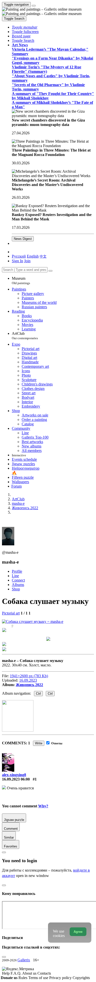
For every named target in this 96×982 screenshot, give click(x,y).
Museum (21, 280)
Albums (18, 585)
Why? (43, 806)
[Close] (50, 271)
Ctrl (38, 693)
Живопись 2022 (29, 685)
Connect (18, 580)
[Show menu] (34, 5)
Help (6, 973)
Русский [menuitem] (19, 256)
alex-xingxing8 (14, 775)
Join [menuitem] (27, 261)
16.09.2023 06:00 (16, 779)
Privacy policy (61, 978)
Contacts (44, 973)
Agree (78, 932)
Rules (23, 978)
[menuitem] (43, 256)
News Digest (23, 239)
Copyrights (81, 978)
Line (15, 576)
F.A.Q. (16, 973)
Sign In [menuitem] (17, 261)
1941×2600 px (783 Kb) (29, 676)
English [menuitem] (33, 256)
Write (38, 743)
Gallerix (23, 960)
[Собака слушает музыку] (32, 621)
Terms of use (38, 978)
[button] (24, 27)
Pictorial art (11, 613)
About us (29, 973)
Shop (16, 589)
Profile (17, 571)
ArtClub (25, 335)
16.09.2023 (28, 680)
